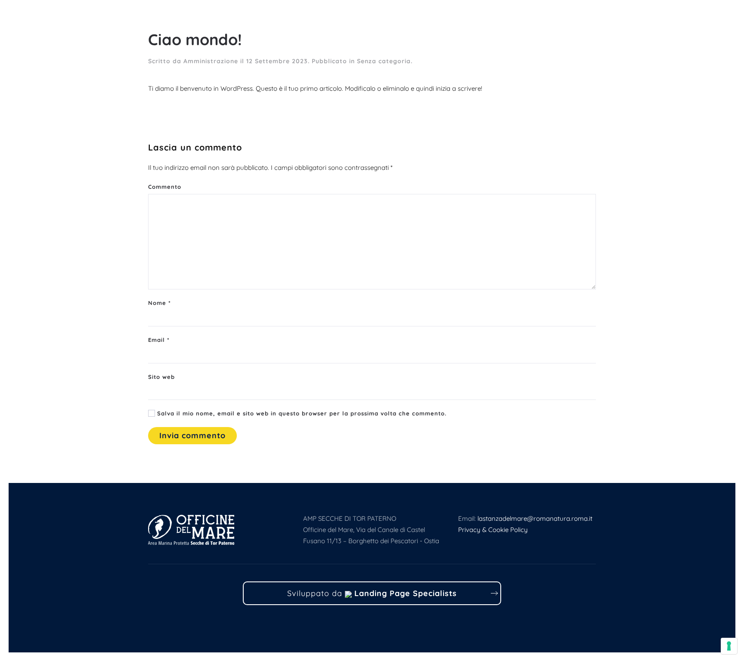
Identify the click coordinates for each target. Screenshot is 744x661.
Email (159, 339)
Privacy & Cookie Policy (493, 530)
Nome (159, 302)
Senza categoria (384, 61)
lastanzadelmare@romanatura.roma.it (534, 518)
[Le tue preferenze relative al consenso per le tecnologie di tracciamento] (729, 646)
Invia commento (192, 435)
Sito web (161, 376)
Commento (164, 186)
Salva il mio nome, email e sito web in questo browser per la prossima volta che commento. (300, 413)
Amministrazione (210, 61)
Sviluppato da (372, 593)
